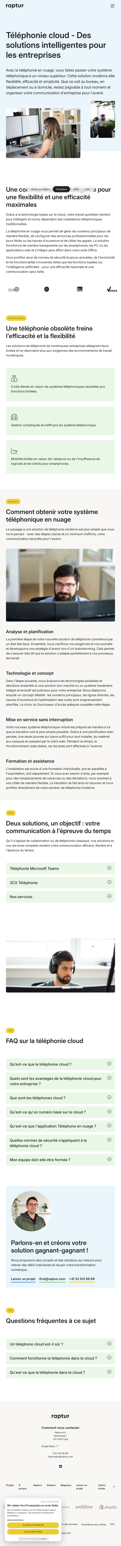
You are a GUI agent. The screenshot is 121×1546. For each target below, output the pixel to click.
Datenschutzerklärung (15, 1520)
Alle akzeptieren (33, 1532)
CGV (112, 1524)
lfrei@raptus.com (52, 1279)
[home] (42, 6)
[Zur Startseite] (60, 1416)
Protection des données (65, 1524)
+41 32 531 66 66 (82, 1279)
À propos (23, 1487)
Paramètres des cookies (93, 1524)
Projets (10, 1485)
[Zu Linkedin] (60, 1466)
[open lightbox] (60, 965)
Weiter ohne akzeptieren (50, 1501)
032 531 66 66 (60, 1453)
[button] (112, 6)
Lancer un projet (23, 1279)
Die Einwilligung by (33, 1539)
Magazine (66, 1485)
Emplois (51, 1485)
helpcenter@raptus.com (60, 1456)
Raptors (37, 1485)
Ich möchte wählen (33, 1525)
